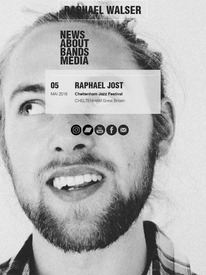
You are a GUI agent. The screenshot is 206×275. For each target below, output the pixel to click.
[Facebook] (111, 130)
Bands (74, 52)
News (72, 35)
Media (74, 60)
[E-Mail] (123, 130)
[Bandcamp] (88, 130)
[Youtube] (99, 130)
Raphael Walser (102, 10)
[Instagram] (76, 130)
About (74, 43)
